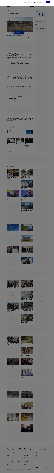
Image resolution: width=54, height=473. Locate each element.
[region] (27, 3)
